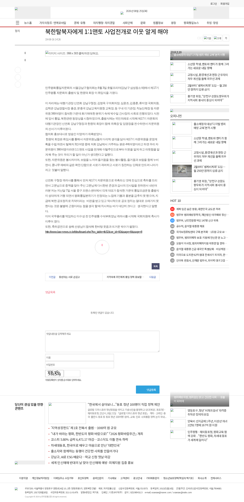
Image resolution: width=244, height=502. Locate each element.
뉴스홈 (28, 23)
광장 (173, 23)
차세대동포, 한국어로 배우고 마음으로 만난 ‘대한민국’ (85, 445)
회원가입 (224, 3)
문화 (142, 23)
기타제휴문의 (152, 478)
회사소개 (202, 478)
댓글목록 (50, 292)
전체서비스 (216, 478)
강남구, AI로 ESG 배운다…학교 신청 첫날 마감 (80, 456)
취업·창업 (212, 23)
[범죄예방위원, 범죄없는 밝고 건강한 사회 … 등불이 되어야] (171, 404)
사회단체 (128, 23)
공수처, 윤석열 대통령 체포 (187, 226)
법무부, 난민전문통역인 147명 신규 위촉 (194, 220)
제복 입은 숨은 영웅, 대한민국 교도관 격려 (195, 209)
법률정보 (158, 23)
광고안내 (137, 478)
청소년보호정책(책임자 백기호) (178, 478)
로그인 (213, 3)
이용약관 (23, 478)
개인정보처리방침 (40, 478)
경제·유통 (79, 23)
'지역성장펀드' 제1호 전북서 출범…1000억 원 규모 (83, 427)
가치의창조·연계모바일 (52, 23)
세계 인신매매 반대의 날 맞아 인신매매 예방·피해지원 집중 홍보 (92, 462)
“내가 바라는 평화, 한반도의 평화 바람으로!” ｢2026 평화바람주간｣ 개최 (97, 433)
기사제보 (112, 478)
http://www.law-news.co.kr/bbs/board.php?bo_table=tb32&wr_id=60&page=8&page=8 (93, 231)
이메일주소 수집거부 (63, 478)
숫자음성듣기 (84, 373)
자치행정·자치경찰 (104, 23)
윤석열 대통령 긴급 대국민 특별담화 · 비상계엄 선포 (201, 249)
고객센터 (124, 478)
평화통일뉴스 (191, 23)
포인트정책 (83, 478)
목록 (155, 266)
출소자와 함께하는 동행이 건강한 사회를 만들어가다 (84, 451)
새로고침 (92, 373)
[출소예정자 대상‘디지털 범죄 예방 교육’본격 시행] (171, 58)
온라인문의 (98, 478)
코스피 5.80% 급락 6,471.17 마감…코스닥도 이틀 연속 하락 (89, 439)
